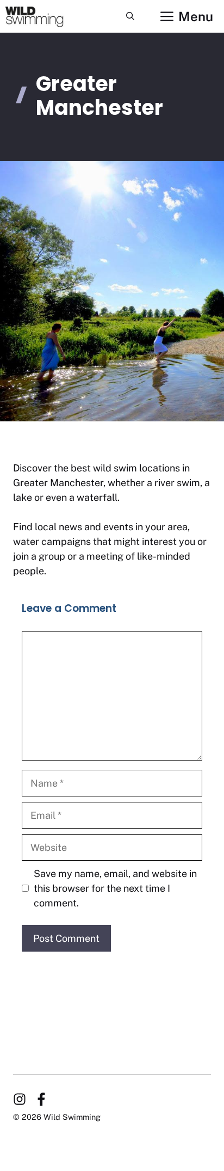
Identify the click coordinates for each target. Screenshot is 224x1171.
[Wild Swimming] (42, 16)
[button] (130, 16)
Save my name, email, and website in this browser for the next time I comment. (115, 888)
